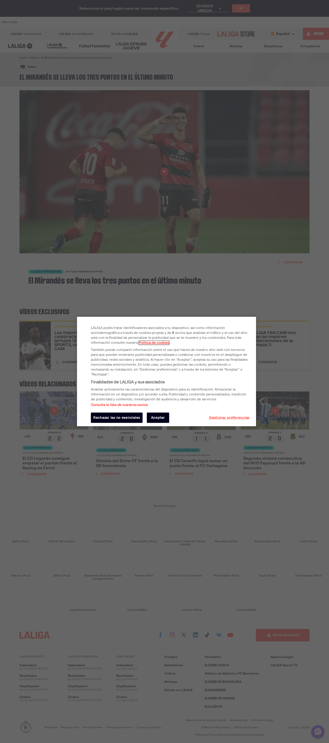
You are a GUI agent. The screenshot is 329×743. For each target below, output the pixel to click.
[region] (166, 371)
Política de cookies (154, 342)
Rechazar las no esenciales (116, 417)
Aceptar (158, 417)
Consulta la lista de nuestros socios (119, 405)
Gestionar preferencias (229, 417)
